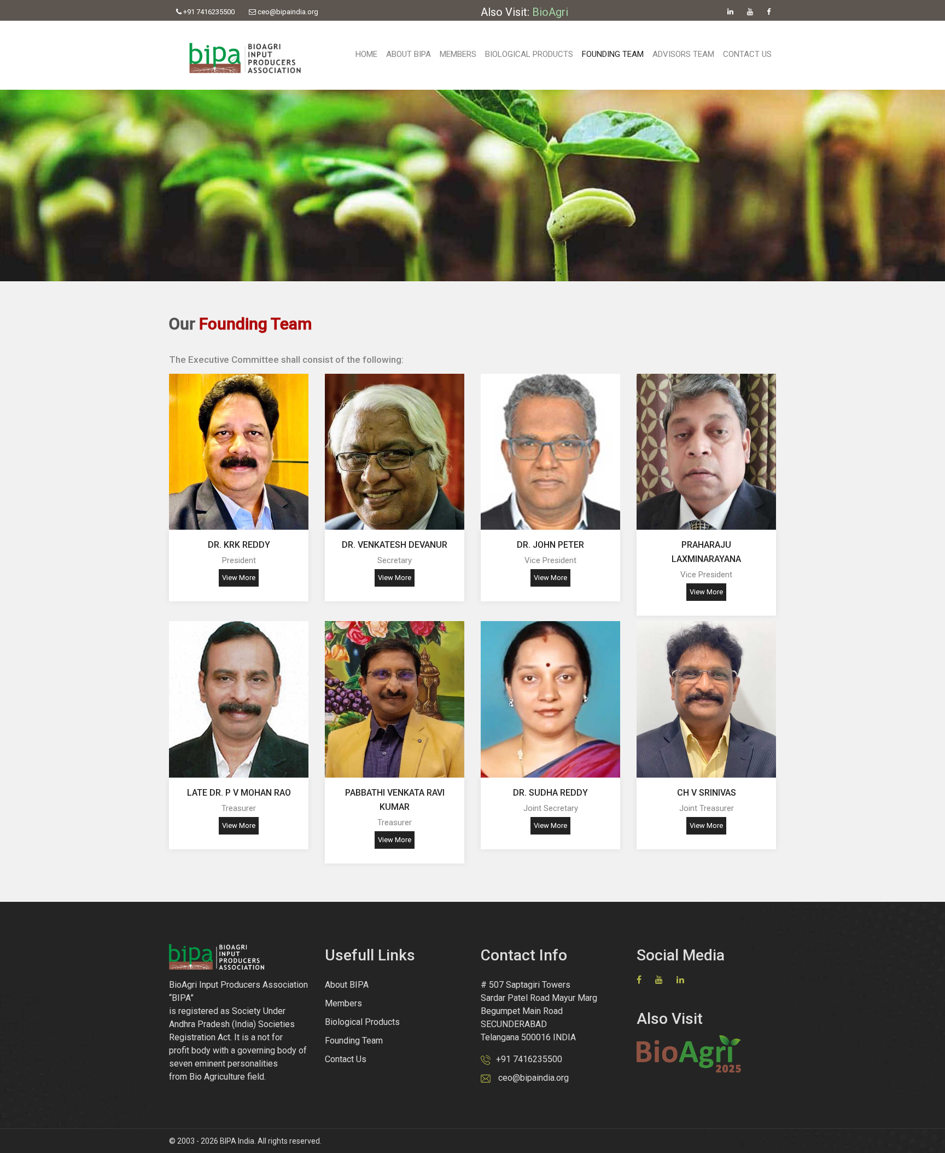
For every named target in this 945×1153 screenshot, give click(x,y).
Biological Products (529, 54)
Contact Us (747, 54)
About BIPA (408, 54)
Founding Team (613, 54)
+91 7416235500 (208, 12)
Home (366, 54)
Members (458, 54)
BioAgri (550, 12)
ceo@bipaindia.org (287, 12)
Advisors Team (683, 54)
